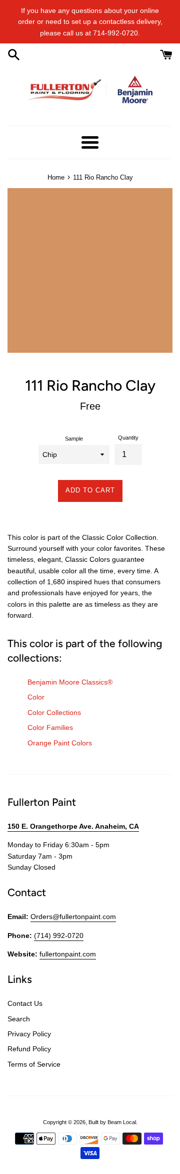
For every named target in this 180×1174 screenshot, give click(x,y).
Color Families (50, 727)
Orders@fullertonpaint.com (73, 917)
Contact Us (25, 1003)
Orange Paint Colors (60, 743)
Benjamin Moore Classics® (70, 682)
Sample (74, 439)
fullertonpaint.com (68, 954)
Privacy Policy (29, 1034)
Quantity (128, 438)
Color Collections (54, 712)
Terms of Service (34, 1064)
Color (36, 697)
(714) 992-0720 (59, 935)
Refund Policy (29, 1049)
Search (19, 1019)
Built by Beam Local (112, 1122)
